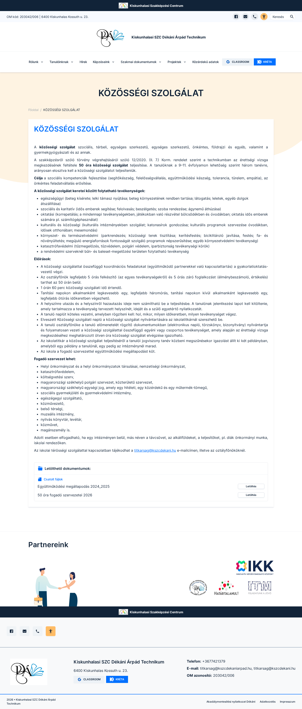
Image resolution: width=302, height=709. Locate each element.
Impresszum (287, 701)
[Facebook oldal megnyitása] (236, 16)
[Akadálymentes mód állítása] (50, 631)
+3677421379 (213, 661)
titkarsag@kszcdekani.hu (155, 450)
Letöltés (251, 486)
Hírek (83, 62)
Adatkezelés (267, 701)
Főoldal (33, 110)
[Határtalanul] (226, 587)
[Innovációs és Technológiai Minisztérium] (260, 587)
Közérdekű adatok (205, 62)
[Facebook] (11, 631)
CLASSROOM (240, 61)
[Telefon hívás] (254, 16)
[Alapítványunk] (198, 587)
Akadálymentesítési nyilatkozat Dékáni (230, 701)
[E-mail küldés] (245, 16)
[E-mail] (24, 631)
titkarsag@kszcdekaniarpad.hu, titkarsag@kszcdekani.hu (247, 668)
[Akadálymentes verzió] (264, 16)
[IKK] (255, 567)
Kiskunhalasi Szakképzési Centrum (156, 6)
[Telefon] (37, 631)
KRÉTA (267, 61)
